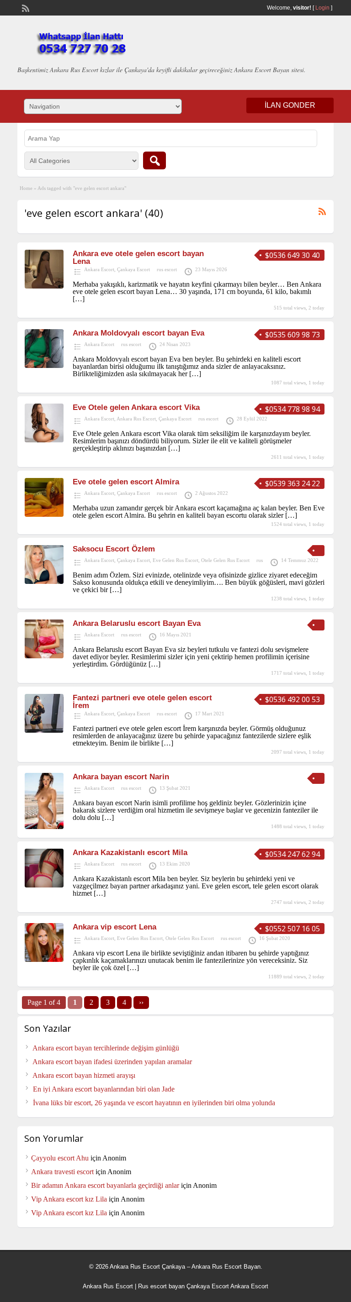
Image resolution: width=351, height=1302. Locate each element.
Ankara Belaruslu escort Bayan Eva (137, 623)
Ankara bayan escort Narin (121, 776)
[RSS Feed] (24, 7)
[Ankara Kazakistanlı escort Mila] (44, 885)
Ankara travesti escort (62, 1172)
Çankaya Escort (133, 269)
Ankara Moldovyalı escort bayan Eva (138, 333)
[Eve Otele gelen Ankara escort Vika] (44, 440)
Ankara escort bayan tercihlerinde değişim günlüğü (105, 1048)
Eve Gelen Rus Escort (175, 560)
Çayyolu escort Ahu (60, 1158)
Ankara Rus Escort (136, 418)
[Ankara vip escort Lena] (44, 959)
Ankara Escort (99, 269)
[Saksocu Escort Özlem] (44, 581)
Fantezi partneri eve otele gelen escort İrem (142, 701)
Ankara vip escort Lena (114, 927)
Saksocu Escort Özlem (114, 549)
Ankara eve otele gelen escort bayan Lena (138, 257)
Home (26, 188)
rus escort (167, 269)
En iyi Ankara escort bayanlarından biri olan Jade (104, 1089)
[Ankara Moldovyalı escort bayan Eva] (44, 365)
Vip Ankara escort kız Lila (69, 1199)
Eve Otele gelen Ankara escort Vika (136, 407)
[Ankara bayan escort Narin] (44, 826)
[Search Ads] (154, 160)
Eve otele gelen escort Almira (126, 482)
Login (322, 8)
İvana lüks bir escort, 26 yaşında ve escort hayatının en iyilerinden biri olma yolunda (154, 1103)
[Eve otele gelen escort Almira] (44, 514)
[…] (79, 299)
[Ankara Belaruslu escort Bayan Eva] (44, 656)
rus (259, 560)
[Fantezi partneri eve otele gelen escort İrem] (44, 730)
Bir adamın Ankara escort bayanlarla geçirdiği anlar (105, 1185)
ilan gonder (290, 105)
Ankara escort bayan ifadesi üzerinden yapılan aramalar (112, 1062)
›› (141, 1002)
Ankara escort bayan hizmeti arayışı (83, 1075)
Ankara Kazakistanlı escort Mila (130, 852)
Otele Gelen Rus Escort (225, 560)
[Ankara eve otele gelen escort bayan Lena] (44, 286)
